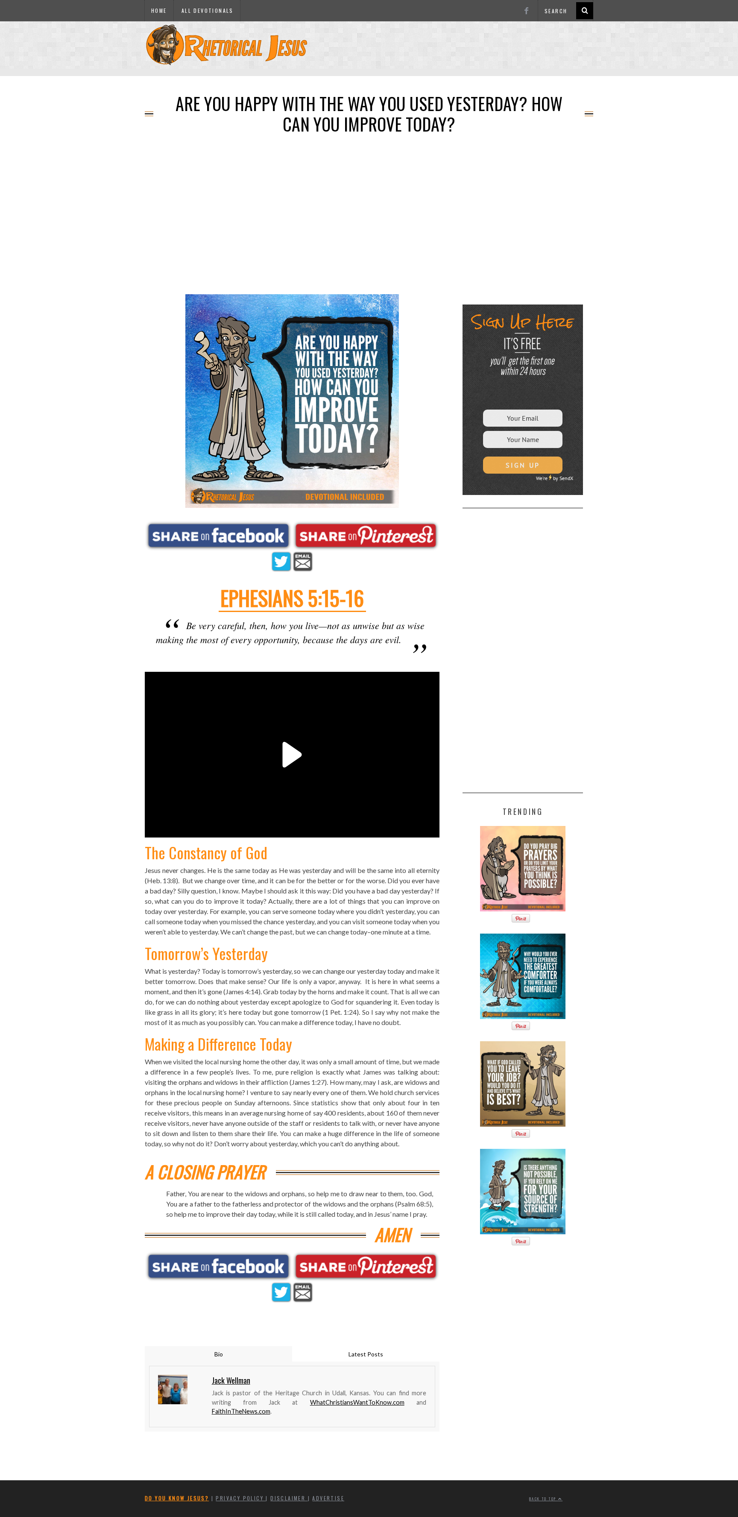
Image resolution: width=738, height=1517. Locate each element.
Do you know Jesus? (177, 1498)
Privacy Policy (241, 1498)
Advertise (328, 1498)
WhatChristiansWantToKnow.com (357, 1402)
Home (159, 10)
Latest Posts (365, 1354)
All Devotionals (208, 10)
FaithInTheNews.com (241, 1411)
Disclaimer (289, 1498)
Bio (218, 1354)
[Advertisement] (369, 73)
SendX (566, 478)
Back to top (543, 1498)
